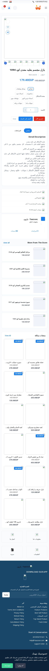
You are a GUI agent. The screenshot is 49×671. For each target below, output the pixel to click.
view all (6, 243)
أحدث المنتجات (42, 616)
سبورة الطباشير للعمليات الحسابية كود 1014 (35, 395)
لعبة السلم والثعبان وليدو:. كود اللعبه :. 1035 (13, 427)
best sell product (41, 613)
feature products (41, 610)
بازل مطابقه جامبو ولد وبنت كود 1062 (35, 522)
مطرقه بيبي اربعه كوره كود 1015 (13, 395)
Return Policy (19, 619)
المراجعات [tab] (18, 131)
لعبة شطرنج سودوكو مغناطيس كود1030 (35, 427)
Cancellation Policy (17, 622)
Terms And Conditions (16, 610)
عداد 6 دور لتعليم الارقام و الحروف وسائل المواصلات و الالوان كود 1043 (35, 457)
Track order (43, 622)
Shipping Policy (18, 625)
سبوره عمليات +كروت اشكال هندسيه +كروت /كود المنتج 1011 (14, 362)
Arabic (5, 1)
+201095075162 (41, 1)
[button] (25, 577)
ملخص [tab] (28, 131)
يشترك (6, 595)
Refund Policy (19, 616)
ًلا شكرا (20, 666)
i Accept (7, 666)
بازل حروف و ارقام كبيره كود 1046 (35, 489)
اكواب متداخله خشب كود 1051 (13, 489)
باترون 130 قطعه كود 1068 (13, 522)
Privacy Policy (19, 613)
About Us (20, 607)
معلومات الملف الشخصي (38, 607)
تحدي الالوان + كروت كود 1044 (13, 457)
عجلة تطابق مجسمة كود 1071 (35, 362)
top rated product (40, 619)
